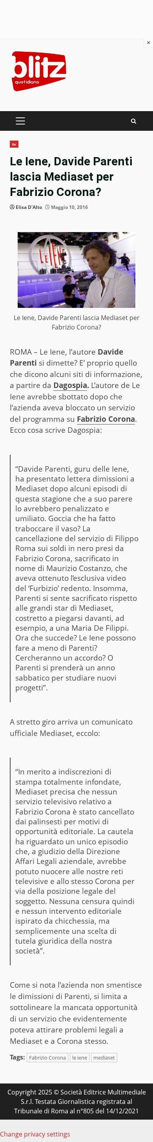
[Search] (133, 121)
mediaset (104, 1057)
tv (14, 144)
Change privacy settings (35, 1134)
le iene (79, 1057)
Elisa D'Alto (29, 207)
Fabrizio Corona (106, 419)
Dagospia (70, 385)
